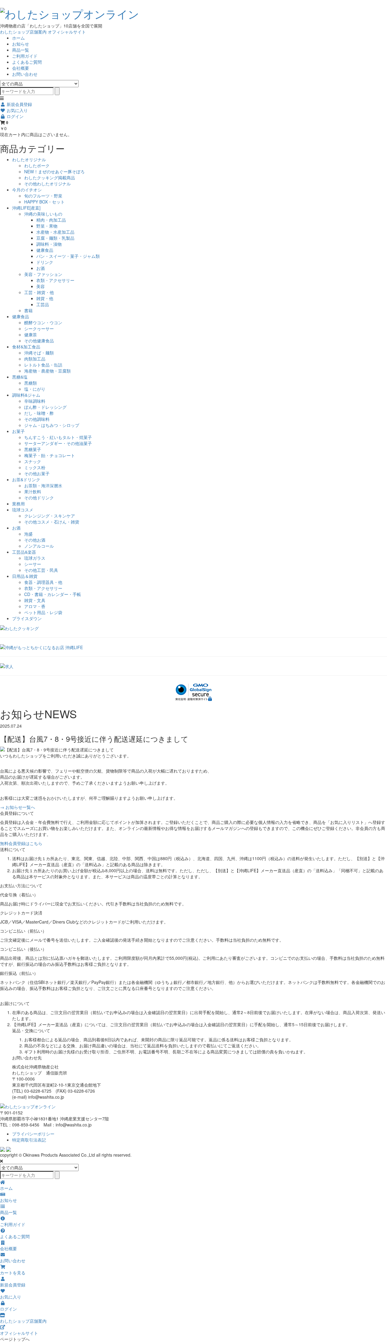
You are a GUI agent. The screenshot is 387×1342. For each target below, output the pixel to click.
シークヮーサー (39, 328)
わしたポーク (37, 165)
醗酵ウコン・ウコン (43, 322)
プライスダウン (27, 618)
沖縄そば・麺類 (39, 353)
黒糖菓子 (32, 449)
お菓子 (18, 431)
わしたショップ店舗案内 (23, 32)
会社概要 (20, 68)
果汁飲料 (32, 491)
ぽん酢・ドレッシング (45, 407)
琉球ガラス (34, 558)
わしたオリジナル (29, 159)
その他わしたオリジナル (47, 184)
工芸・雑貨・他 (39, 292)
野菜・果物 (46, 226)
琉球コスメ (22, 510)
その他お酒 (34, 540)
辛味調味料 (34, 401)
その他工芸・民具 (41, 570)
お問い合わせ (24, 74)
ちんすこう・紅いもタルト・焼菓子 (58, 437)
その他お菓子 (37, 473)
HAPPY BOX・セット (44, 202)
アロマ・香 (34, 606)
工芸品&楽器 (24, 552)
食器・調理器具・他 (43, 582)
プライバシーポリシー (33, 1134)
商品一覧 (20, 50)
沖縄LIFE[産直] (26, 208)
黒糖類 (30, 383)
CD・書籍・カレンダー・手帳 (52, 594)
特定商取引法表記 (29, 1140)
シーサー (32, 564)
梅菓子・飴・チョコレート (49, 455)
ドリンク (44, 262)
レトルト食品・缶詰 (43, 365)
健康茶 (30, 334)
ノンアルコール (39, 546)
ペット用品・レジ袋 (43, 612)
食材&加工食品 (26, 347)
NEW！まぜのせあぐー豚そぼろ (54, 171)
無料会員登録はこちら (21, 843)
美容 (40, 286)
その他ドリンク (39, 498)
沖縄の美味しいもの (43, 214)
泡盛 (28, 534)
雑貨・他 (44, 298)
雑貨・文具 (34, 600)
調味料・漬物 (49, 244)
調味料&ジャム (26, 395)
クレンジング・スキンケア (49, 516)
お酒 (40, 268)
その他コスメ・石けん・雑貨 (51, 522)
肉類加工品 (34, 359)
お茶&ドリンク (26, 479)
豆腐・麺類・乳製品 (55, 238)
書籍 (28, 310)
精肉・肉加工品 (51, 220)
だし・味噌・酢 (39, 413)
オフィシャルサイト (67, 32)
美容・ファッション (43, 274)
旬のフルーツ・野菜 (43, 196)
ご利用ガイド (24, 56)
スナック (32, 461)
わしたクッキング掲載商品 (49, 178)
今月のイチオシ (27, 190)
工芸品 (42, 304)
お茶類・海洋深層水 (43, 485)
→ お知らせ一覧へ (17, 807)
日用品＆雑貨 (24, 576)
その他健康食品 (39, 341)
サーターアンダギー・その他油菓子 (58, 443)
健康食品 (44, 250)
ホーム (18, 38)
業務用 (18, 504)
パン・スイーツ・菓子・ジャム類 (68, 256)
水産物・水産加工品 (55, 232)
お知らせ (20, 44)
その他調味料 (37, 419)
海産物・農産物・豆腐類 (47, 371)
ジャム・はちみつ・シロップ (51, 425)
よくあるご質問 (27, 62)
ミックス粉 (34, 467)
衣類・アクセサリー (55, 280)
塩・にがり (34, 389)
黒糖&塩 (20, 377)
